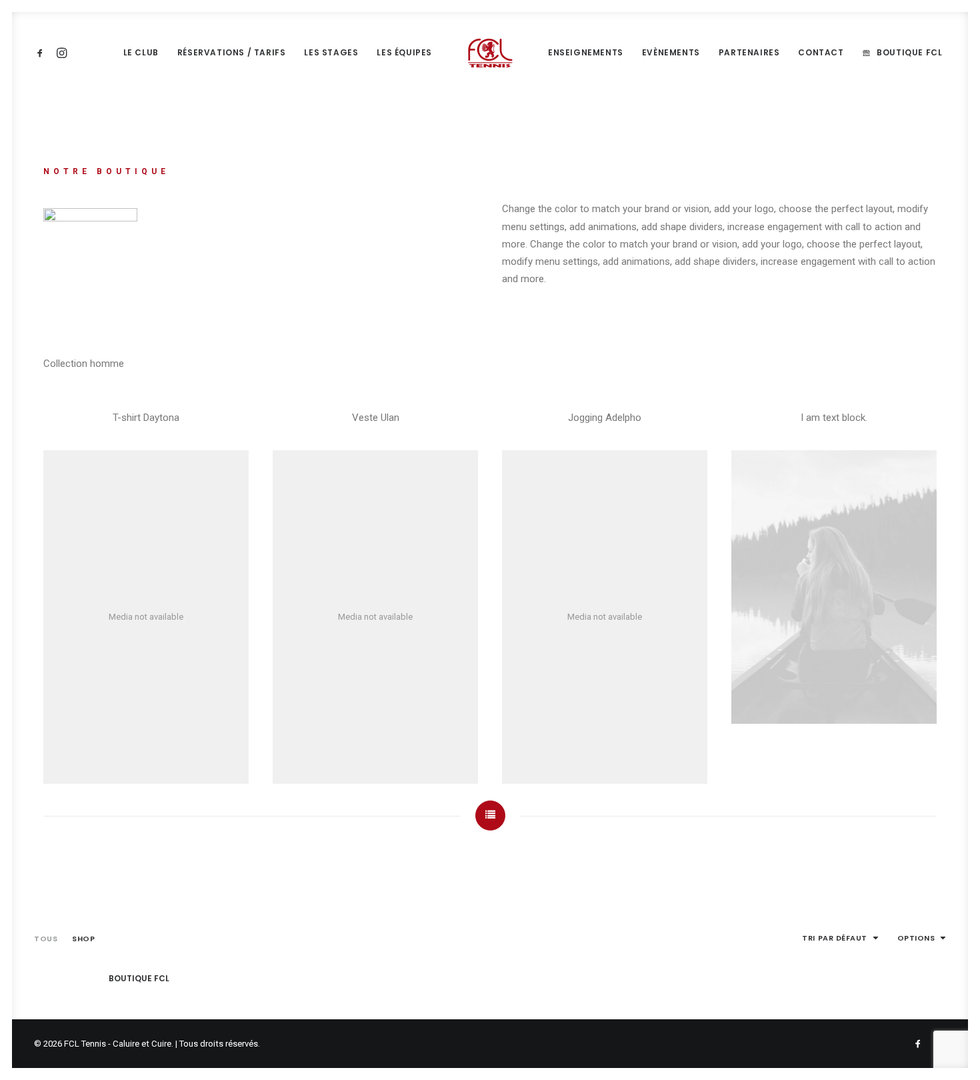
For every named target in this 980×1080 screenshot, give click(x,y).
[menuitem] (42, 52)
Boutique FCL (909, 52)
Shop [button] (83, 938)
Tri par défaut (834, 938)
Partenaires (749, 52)
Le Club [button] (141, 52)
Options (916, 938)
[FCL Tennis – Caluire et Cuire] (490, 52)
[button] (42, 52)
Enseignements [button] (585, 52)
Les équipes (404, 52)
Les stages (331, 52)
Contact (820, 52)
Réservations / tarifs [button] (231, 52)
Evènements (671, 52)
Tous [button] (45, 938)
